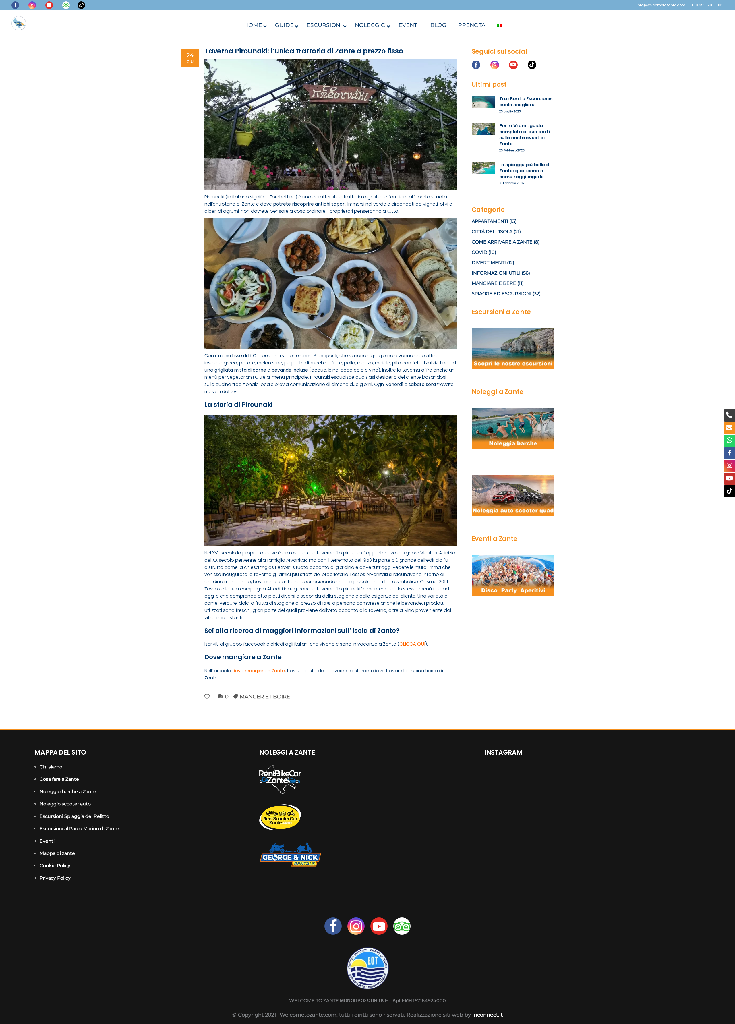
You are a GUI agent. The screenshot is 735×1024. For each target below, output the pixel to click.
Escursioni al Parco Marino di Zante (79, 828)
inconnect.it (487, 1015)
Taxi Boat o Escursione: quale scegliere (526, 101)
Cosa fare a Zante (59, 779)
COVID (479, 252)
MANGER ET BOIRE (265, 696)
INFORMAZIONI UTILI (496, 273)
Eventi (47, 841)
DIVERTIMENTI (489, 262)
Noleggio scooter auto (65, 804)
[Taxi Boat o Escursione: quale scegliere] (483, 102)
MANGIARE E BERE (494, 283)
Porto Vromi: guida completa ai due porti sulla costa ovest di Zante (524, 134)
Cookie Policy (55, 865)
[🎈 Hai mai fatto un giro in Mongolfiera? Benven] (519, 871)
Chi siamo (51, 767)
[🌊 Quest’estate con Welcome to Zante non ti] (592, 871)
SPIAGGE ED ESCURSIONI (501, 293)
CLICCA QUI (412, 644)
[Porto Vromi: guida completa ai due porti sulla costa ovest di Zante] (483, 129)
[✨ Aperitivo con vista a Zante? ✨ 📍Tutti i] (519, 829)
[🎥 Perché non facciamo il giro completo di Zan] (665, 829)
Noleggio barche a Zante (68, 791)
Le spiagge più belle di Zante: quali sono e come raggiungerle (524, 170)
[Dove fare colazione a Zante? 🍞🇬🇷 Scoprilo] (592, 787)
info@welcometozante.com (661, 5)
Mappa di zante (57, 853)
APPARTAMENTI (490, 221)
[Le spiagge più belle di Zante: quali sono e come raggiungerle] (483, 168)
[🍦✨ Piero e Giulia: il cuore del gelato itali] (665, 787)
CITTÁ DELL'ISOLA (492, 231)
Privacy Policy (55, 878)
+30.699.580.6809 (707, 5)
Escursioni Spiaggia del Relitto (74, 816)
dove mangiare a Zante (258, 670)
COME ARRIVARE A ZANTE (502, 242)
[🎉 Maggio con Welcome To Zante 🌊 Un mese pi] (665, 871)
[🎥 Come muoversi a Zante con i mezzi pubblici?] (592, 829)
